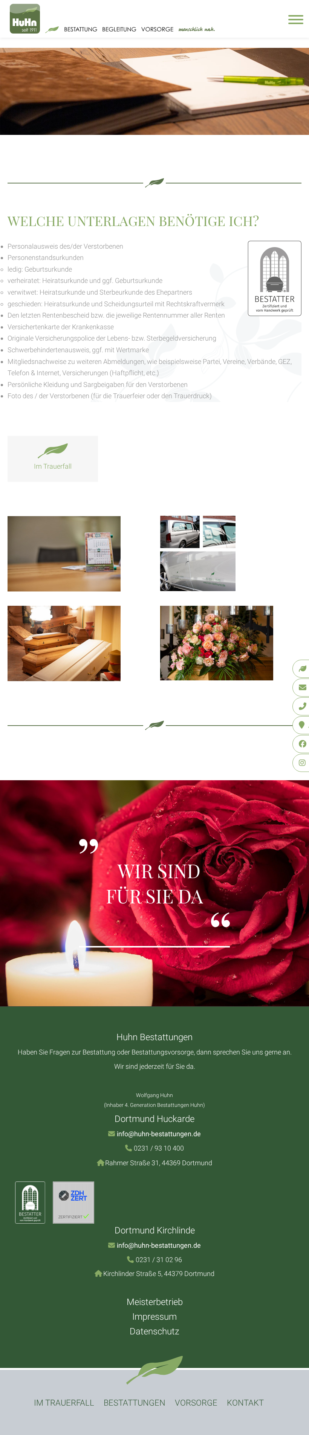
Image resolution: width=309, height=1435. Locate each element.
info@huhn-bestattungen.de (159, 1134)
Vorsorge (196, 1402)
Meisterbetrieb (155, 1302)
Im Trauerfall (64, 1402)
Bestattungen (134, 1402)
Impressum (154, 1316)
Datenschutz (154, 1331)
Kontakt (245, 1402)
